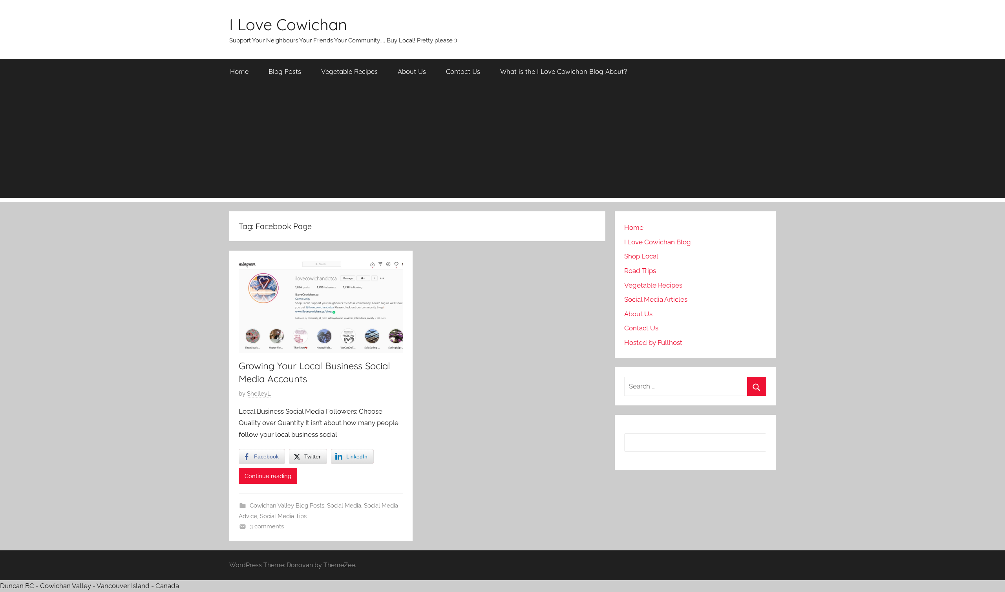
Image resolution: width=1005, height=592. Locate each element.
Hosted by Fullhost (653, 342)
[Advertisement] (502, 143)
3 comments (267, 526)
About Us (412, 71)
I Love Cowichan (288, 24)
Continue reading (268, 476)
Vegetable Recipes (349, 71)
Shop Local (641, 256)
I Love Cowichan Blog (657, 242)
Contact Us (463, 71)
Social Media (344, 505)
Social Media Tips (283, 516)
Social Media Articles (655, 299)
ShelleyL (259, 393)
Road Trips (640, 271)
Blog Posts (285, 71)
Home (239, 71)
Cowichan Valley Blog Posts (287, 505)
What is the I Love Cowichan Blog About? (563, 71)
